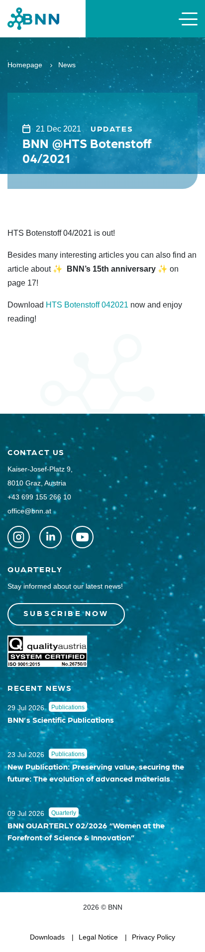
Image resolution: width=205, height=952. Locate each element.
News (67, 65)
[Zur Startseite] (33, 18)
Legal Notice (98, 937)
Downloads (47, 937)
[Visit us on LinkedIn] (50, 537)
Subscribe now (66, 613)
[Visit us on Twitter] (18, 537)
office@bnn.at (29, 511)
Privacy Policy (153, 937)
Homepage (24, 65)
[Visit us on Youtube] (82, 537)
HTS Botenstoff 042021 (87, 305)
